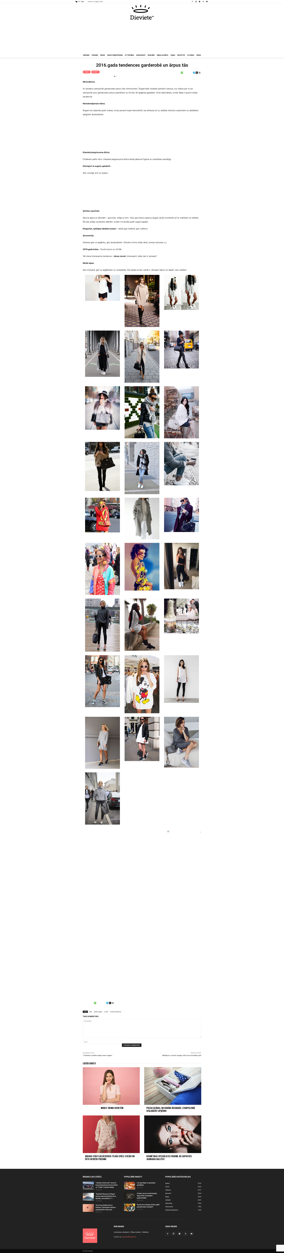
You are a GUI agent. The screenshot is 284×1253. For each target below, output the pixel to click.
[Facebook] (192, 1)
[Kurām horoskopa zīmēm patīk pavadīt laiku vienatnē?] (129, 1207)
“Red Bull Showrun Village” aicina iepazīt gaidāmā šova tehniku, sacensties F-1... (106, 1196)
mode (106, 1012)
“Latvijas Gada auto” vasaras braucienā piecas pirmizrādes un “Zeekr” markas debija (107, 1185)
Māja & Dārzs (162, 55)
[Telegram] (199, 1)
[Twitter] (203, 1)
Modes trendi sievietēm (112, 1108)
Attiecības (129, 55)
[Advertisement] (142, 36)
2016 (90, 1012)
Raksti (95, 72)
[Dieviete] (142, 12)
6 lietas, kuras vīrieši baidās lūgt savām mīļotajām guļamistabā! (147, 1196)
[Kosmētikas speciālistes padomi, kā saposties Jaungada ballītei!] (172, 1134)
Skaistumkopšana (115, 55)
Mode (102, 55)
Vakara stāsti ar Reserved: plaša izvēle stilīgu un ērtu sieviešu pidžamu (110, 1157)
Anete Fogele (98, 1012)
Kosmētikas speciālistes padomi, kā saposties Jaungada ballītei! (169, 1157)
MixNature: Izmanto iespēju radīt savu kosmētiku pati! (181, 1055)
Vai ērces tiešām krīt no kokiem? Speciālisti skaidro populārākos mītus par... (106, 1207)
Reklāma (145, 1232)
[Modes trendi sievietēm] (111, 1086)
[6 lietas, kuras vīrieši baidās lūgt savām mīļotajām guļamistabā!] (129, 1196)
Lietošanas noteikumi (121, 1232)
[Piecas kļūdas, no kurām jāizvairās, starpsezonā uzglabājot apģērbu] (172, 1086)
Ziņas (173, 55)
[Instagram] (196, 1)
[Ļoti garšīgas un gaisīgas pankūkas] (129, 1185)
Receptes (181, 55)
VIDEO (198, 55)
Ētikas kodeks (136, 1232)
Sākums (86, 55)
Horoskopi (140, 55)
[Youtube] (207, 1)
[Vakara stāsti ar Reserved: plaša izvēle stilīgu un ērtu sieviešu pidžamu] (111, 1134)
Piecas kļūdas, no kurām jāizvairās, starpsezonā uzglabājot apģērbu (170, 1109)
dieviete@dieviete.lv (129, 1237)
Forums (95, 55)
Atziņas (190, 55)
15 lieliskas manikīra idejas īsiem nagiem (97, 1055)
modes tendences (115, 1012)
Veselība (151, 55)
